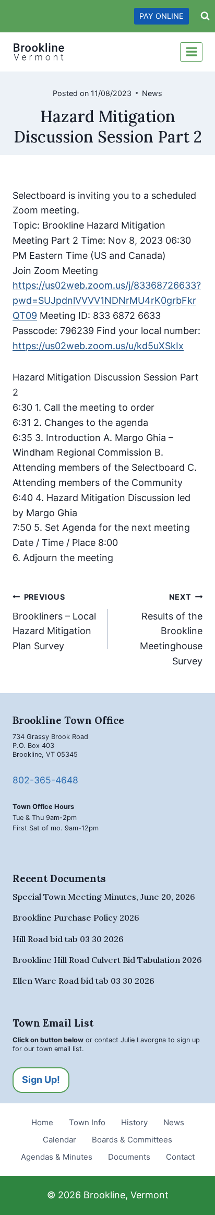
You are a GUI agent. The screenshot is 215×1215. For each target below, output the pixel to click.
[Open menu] (191, 52)
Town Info (87, 1122)
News (152, 93)
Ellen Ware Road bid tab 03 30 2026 (83, 980)
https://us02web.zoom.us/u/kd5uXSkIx (98, 345)
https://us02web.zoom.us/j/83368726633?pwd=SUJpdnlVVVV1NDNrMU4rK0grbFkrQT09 (107, 300)
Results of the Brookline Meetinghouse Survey (171, 629)
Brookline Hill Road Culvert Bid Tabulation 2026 (107, 960)
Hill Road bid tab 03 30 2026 (68, 939)
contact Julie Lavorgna (130, 1040)
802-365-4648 (45, 780)
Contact (180, 1157)
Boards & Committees (132, 1140)
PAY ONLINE (161, 15)
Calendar (59, 1140)
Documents (129, 1157)
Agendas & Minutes (56, 1157)
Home (42, 1122)
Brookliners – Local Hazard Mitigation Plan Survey (54, 621)
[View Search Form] (205, 16)
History (134, 1122)
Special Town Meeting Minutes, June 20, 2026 (104, 896)
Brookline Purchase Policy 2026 (76, 917)
